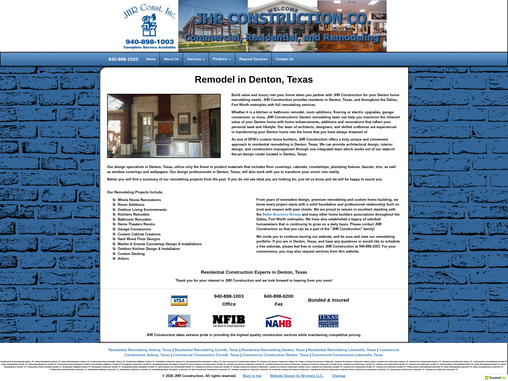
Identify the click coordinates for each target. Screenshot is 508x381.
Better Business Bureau (281, 214)
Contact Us (284, 59)
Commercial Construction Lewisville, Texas (347, 355)
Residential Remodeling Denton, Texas (273, 350)
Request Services (253, 59)
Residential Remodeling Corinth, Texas (206, 350)
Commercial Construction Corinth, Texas (206, 355)
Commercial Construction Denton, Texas (276, 355)
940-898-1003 (123, 59)
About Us (171, 59)
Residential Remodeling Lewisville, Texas (342, 350)
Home (151, 59)
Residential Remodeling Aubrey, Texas (139, 350)
